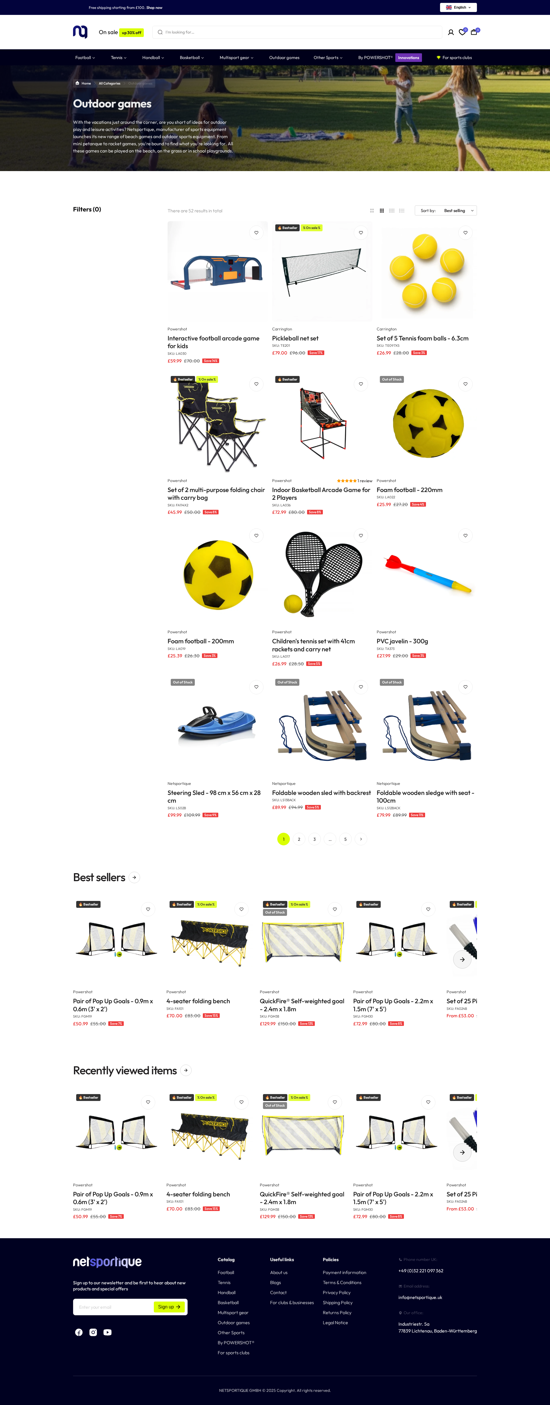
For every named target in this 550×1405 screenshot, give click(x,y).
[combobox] (297, 32)
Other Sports (231, 1332)
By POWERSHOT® (236, 1342)
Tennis (224, 1282)
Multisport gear (233, 1312)
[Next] (361, 839)
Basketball (228, 1302)
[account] (451, 32)
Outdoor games (234, 1322)
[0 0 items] (474, 32)
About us (279, 1272)
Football (226, 1272)
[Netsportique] (80, 32)
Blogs (275, 1282)
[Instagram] (93, 1332)
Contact (278, 1292)
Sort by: (428, 210)
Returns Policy (337, 1312)
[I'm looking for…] (160, 32)
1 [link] (283, 839)
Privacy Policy (337, 1292)
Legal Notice (335, 1322)
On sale (120, 32)
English (460, 7)
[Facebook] (79, 1332)
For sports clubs (234, 1352)
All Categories (109, 83)
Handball (226, 1292)
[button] (347, 480)
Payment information (344, 1272)
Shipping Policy (338, 1302)
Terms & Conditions (342, 1282)
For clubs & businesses (292, 1302)
